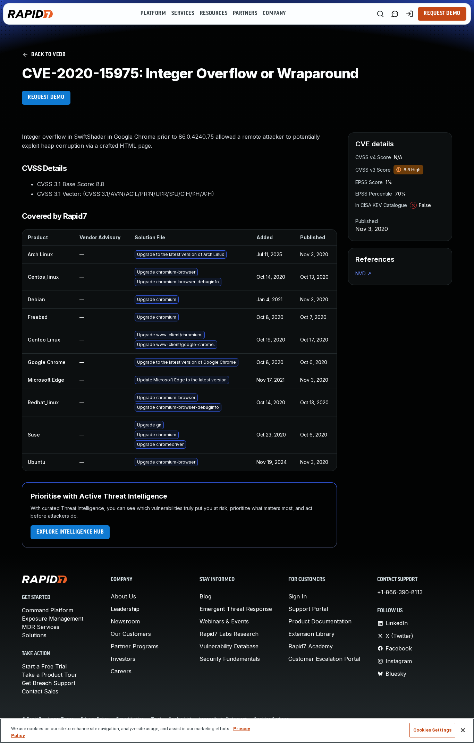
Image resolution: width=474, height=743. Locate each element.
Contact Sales (40, 691)
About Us (123, 596)
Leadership (125, 608)
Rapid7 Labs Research (229, 633)
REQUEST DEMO (46, 97)
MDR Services (40, 626)
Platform (153, 13)
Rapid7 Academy (310, 646)
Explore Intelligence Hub (70, 532)
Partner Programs (135, 646)
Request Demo (442, 13)
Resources (214, 13)
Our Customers (131, 633)
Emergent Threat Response (236, 608)
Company (274, 13)
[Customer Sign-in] (409, 14)
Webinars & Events (224, 621)
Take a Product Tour (49, 674)
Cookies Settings (432, 730)
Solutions (34, 635)
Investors (123, 658)
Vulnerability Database (229, 646)
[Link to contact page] (395, 14)
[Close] (463, 730)
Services (182, 13)
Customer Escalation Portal (324, 658)
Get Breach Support (48, 683)
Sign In (297, 596)
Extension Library (311, 633)
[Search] (380, 14)
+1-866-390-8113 (400, 592)
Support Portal (308, 608)
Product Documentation (320, 621)
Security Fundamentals (230, 658)
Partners (245, 13)
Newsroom (125, 621)
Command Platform (47, 610)
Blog (205, 596)
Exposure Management (52, 618)
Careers (121, 671)
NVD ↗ (363, 273)
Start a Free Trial (44, 666)
